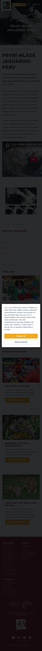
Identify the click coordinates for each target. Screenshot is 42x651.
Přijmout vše (21, 336)
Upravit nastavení (21, 342)
